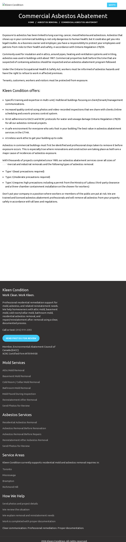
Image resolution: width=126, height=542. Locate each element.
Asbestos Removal (48, 22)
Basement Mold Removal (16, 376)
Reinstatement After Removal (19, 399)
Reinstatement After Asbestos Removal (25, 440)
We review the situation (16, 509)
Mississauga (9, 475)
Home (31, 22)
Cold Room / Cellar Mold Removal (21, 382)
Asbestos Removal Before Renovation (24, 428)
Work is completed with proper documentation (28, 521)
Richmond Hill (10, 486)
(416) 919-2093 (24, 329)
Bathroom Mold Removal (16, 388)
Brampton (8, 481)
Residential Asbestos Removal (19, 422)
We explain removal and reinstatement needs (28, 515)
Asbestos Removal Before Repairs (21, 434)
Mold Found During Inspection (19, 393)
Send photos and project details (20, 503)
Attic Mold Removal (13, 370)
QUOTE (112, 5)
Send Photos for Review (21, 338)
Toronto (7, 469)
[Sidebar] (4, 167)
